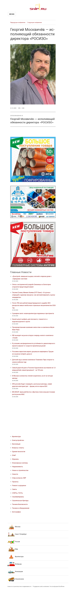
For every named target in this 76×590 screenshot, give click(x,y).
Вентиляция (16, 444)
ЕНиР (14, 455)
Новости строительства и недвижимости (19, 586)
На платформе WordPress (57, 586)
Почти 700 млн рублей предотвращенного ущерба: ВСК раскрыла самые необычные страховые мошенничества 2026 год (34, 305)
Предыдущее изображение (17, 22)
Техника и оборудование (20, 508)
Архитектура (16, 436)
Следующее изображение (34, 22)
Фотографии (16, 512)
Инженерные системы (20, 463)
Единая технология (18, 451)
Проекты (15, 482)
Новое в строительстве (20, 470)
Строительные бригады (20, 500)
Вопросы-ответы (18, 448)
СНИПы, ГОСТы (17, 493)
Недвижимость (17, 466)
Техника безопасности (20, 504)
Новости (15, 474)
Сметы (14, 489)
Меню (11, 14)
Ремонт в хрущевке (19, 485)
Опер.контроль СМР (19, 478)
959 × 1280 (21, 108)
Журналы (15, 459)
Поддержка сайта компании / (41, 586)
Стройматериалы (18, 497)
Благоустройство (18, 440)
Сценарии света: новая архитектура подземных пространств (33, 313)
